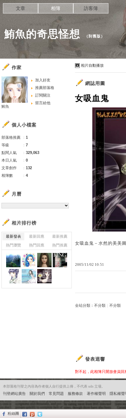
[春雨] (13, 260)
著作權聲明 (96, 393)
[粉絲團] (3, 413)
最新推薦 (59, 236)
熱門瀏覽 (13, 245)
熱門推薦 (59, 245)
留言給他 (42, 103)
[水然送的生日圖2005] (29, 276)
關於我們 (37, 393)
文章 (20, 8)
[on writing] (60, 260)
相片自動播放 (92, 65)
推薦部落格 (44, 87)
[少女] (44, 260)
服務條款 (75, 393)
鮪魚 (5, 106)
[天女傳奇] (13, 276)
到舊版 (94, 36)
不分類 (99, 305)
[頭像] (29, 260)
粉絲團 (13, 413)
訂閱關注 (42, 95)
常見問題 (56, 393)
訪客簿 (91, 8)
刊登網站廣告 (14, 393)
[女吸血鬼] (44, 276)
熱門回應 (36, 245)
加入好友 (42, 80)
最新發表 (13, 236)
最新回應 (36, 236)
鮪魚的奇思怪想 (42, 34)
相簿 (55, 8)
